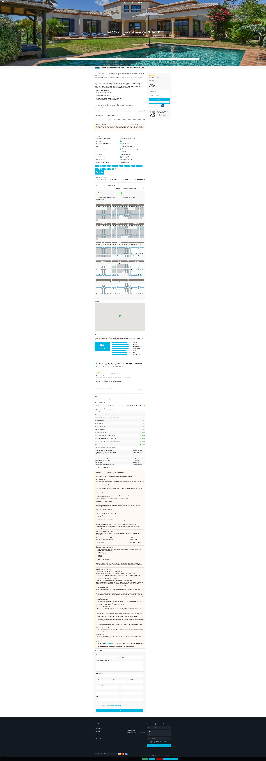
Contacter (141, 67)
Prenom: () (131, 679)
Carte (122, 67)
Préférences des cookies (145, 755)
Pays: (122, 696)
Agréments (103, 67)
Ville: (97, 696)
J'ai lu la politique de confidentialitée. (107, 703)
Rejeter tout (159, 759)
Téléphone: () (99, 685)
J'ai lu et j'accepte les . (110, 705)
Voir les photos (133, 59)
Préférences (152, 759)
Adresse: (98, 691)
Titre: (97, 679)
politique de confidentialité (115, 705)
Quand (97, 654)
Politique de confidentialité (158, 754)
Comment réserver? (132, 727)
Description (97, 67)
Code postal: (124, 691)
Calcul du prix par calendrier (159, 99)
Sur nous (129, 728)
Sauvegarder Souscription (159, 745)
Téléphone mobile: (125, 685)
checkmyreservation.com (110, 643)
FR (258, 3)
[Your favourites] (261, 3)
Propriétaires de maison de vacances (136, 732)
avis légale (162, 741)
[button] (120, 316)
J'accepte (145, 759)
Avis (126, 67)
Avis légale (167, 754)
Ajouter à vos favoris (160, 102)
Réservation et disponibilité (113, 67)
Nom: (114, 679)
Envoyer (120, 710)
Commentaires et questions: (102, 660)
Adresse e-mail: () (100, 673)
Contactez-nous (131, 730)
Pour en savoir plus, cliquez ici (170, 759)
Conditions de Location (145, 754)
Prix (128, 67)
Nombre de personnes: (126, 654)
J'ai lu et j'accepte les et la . (158, 742)
